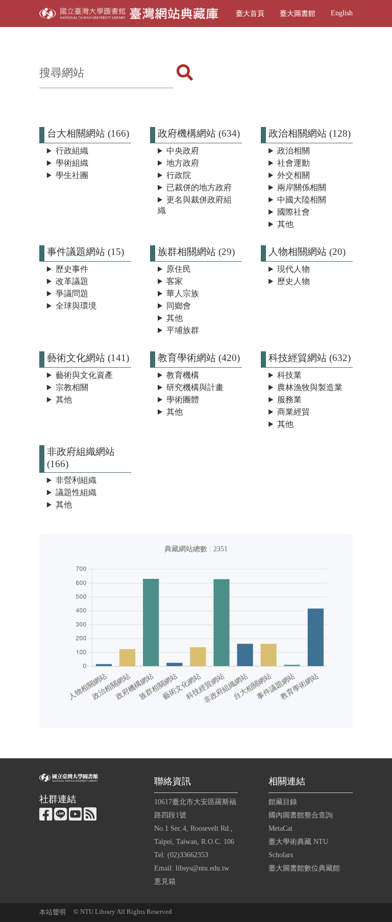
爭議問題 (72, 293)
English (342, 13)
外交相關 (293, 175)
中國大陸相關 (301, 199)
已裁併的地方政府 (199, 187)
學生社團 (72, 175)
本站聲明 (52, 912)
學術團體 (182, 399)
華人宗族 (182, 293)
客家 (174, 281)
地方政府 (182, 163)
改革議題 (72, 281)
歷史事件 (72, 269)
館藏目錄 (282, 802)
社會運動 (293, 163)
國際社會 (293, 212)
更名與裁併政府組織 (195, 205)
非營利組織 (76, 480)
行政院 (178, 175)
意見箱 (165, 881)
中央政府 (182, 150)
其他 (285, 224)
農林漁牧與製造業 (309, 387)
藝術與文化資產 (84, 375)
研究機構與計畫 (195, 387)
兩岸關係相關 (301, 187)
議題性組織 (76, 492)
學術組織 (72, 163)
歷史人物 (293, 281)
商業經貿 (293, 411)
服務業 (289, 399)
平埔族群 (182, 330)
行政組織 (72, 150)
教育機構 (182, 375)
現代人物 (293, 269)
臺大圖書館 (297, 13)
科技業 (289, 375)
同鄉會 (178, 305)
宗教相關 (72, 387)
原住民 (178, 269)
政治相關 (293, 150)
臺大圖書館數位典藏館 (304, 868)
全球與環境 (76, 305)
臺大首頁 (250, 13)
